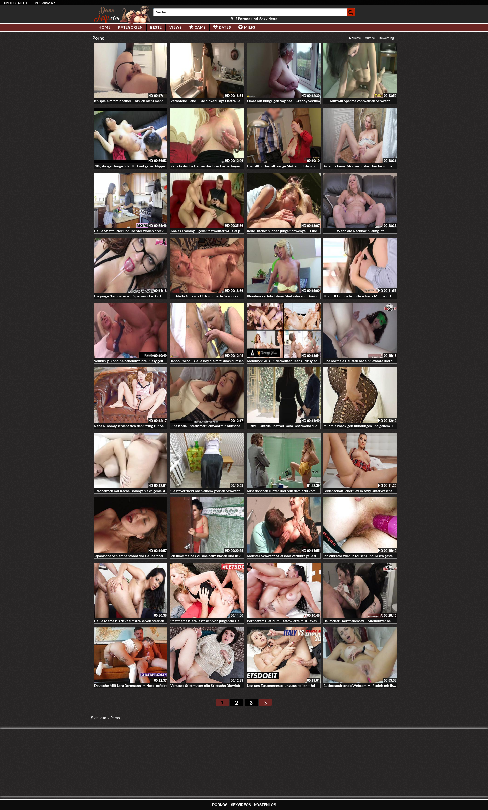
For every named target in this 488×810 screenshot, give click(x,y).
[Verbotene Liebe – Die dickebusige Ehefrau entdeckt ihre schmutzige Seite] (207, 70)
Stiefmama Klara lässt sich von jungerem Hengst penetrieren (217, 620)
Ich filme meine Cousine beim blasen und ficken (207, 556)
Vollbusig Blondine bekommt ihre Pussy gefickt (131, 361)
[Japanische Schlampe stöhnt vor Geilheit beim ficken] (130, 525)
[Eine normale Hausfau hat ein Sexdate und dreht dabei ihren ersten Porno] (360, 330)
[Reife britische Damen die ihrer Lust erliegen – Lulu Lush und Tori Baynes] (207, 135)
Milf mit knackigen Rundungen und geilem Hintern (363, 426)
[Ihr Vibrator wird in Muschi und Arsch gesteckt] (360, 525)
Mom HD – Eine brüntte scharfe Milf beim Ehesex (362, 296)
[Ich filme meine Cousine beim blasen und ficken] (207, 525)
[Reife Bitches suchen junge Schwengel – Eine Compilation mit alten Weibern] (284, 200)
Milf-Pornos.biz (45, 2)
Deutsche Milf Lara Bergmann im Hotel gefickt (130, 685)
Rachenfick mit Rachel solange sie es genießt (130, 491)
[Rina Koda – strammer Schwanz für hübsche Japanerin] (207, 395)
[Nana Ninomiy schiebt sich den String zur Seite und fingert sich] (130, 395)
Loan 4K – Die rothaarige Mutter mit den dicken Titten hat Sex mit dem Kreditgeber (312, 166)
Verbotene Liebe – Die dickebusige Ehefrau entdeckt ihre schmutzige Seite (228, 101)
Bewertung (386, 38)
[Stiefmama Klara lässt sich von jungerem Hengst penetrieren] (207, 590)
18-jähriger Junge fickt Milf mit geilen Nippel (130, 166)
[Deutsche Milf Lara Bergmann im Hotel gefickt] (130, 655)
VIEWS (175, 27)
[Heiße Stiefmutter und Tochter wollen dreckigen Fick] (130, 200)
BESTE (156, 27)
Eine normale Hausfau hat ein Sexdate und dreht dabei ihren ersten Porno (381, 361)
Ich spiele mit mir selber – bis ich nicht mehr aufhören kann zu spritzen (149, 101)
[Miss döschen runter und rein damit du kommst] (284, 460)
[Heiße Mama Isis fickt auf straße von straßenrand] (130, 590)
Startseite (98, 717)
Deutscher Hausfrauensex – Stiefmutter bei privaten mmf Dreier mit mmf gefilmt (387, 620)
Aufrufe (370, 38)
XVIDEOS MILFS (15, 2)
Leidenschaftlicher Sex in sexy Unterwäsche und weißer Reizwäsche (377, 491)
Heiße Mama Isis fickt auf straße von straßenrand (133, 620)
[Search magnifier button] (351, 12)
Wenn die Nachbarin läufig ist (360, 231)
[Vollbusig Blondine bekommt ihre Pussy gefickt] (130, 330)
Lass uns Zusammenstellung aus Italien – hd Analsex (287, 685)
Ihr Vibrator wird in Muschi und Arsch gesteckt (360, 556)
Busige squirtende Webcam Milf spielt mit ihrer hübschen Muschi (374, 685)
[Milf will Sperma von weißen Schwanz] (360, 70)
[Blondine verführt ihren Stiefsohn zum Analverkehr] (284, 265)
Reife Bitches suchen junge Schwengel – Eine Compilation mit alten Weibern (307, 231)
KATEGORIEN (130, 27)
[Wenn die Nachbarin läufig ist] (360, 200)
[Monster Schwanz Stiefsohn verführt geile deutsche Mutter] (284, 525)
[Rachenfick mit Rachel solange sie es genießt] (130, 460)
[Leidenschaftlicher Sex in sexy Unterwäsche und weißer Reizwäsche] (360, 460)
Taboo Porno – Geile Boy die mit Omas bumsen (207, 361)
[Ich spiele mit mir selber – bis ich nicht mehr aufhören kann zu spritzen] (130, 70)
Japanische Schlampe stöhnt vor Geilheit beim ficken (135, 556)
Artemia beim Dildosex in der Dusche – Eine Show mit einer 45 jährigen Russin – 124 (389, 166)
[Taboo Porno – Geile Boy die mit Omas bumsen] (207, 330)
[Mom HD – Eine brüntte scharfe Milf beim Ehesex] (360, 265)
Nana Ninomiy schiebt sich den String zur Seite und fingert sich (143, 426)
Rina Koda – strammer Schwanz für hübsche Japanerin (213, 426)
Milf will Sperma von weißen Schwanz (360, 101)
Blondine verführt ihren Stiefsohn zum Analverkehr (287, 296)
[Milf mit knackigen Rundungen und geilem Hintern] (360, 395)
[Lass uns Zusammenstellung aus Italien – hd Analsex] (284, 655)
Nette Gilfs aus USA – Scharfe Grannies (207, 296)
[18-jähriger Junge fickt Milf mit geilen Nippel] (130, 135)
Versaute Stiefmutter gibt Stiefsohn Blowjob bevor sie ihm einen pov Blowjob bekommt (239, 685)
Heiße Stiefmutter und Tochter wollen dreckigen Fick (136, 231)
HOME (105, 27)
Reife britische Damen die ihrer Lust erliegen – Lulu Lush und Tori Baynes (227, 166)
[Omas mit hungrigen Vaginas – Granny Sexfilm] (284, 70)
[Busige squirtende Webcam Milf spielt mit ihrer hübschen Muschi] (360, 655)
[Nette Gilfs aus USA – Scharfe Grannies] (207, 265)
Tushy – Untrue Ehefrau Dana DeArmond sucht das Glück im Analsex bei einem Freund (315, 426)
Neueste (355, 38)
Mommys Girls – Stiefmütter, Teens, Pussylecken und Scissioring (297, 361)
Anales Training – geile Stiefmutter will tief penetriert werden (218, 231)
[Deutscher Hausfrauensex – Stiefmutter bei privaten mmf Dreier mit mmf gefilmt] (360, 590)
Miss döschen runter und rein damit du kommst (284, 491)
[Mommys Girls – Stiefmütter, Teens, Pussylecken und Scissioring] (284, 330)
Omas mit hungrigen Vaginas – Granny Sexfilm (283, 101)
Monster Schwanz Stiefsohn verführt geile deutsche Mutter (293, 556)
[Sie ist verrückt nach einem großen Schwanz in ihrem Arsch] (207, 460)
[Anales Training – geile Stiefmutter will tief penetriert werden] (207, 200)
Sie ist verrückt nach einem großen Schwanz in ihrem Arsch (217, 491)
